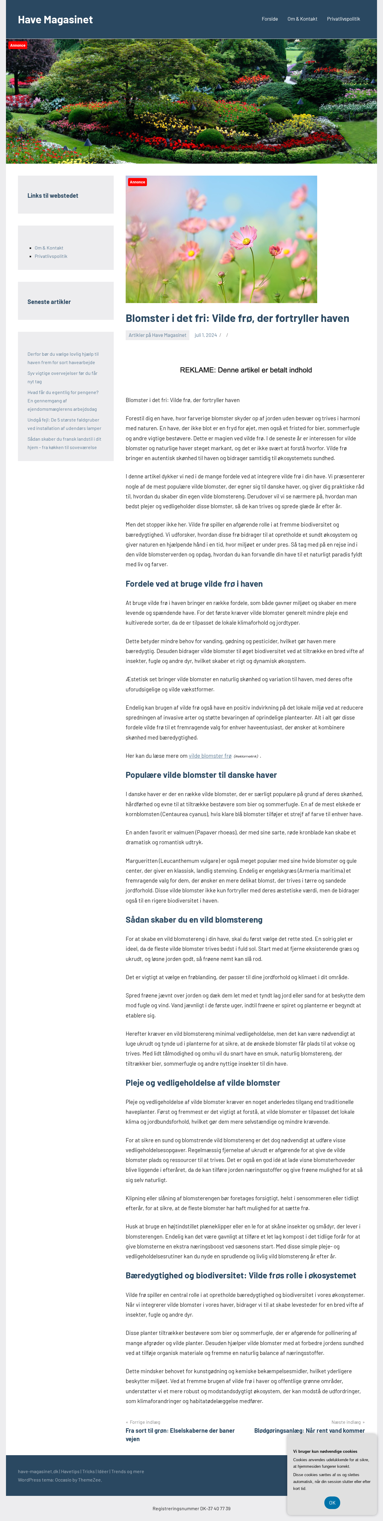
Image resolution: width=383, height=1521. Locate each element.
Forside (270, 19)
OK (332, 1502)
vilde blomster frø (210, 755)
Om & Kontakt (302, 19)
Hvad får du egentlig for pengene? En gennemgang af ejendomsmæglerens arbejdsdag (63, 400)
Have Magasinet (55, 19)
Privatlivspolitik (343, 19)
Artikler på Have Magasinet (157, 335)
